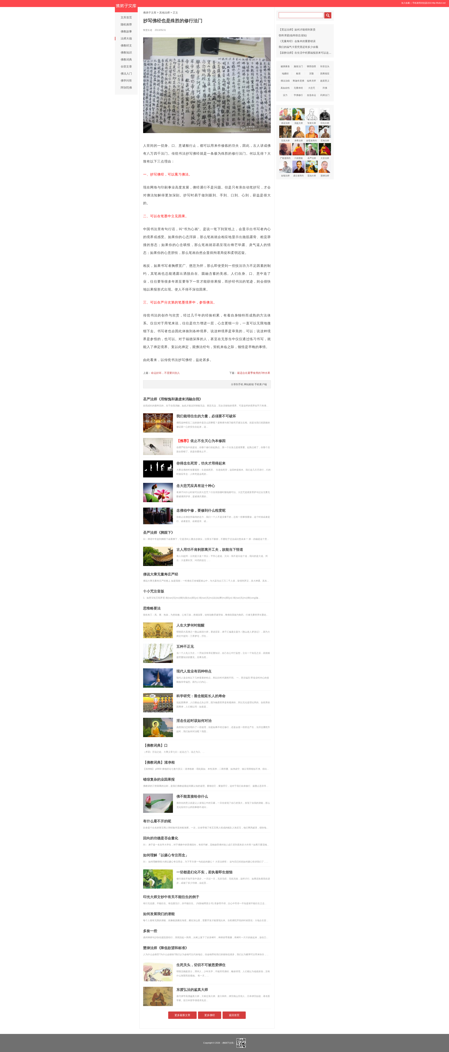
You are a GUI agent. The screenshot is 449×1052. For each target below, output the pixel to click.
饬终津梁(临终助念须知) (293, 35)
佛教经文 (126, 45)
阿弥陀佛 (126, 87)
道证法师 (285, 123)
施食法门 (298, 66)
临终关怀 (311, 81)
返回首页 (234, 1015)
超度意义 (324, 81)
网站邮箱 (249, 384)
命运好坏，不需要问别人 (165, 372)
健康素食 (285, 66)
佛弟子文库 (149, 12)
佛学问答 (126, 80)
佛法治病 (285, 81)
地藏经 (285, 73)
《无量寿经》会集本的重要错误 (297, 41)
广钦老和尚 (285, 158)
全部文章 (126, 66)
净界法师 (298, 140)
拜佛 (325, 88)
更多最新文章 (182, 1015)
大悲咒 (311, 88)
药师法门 (324, 95)
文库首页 (126, 17)
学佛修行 (298, 95)
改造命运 (311, 95)
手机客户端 (260, 384)
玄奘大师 (285, 140)
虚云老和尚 (298, 175)
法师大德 (126, 38)
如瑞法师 (285, 175)
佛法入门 (126, 73)
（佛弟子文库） (228, 1043)
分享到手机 (237, 384)
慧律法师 (325, 175)
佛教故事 (126, 31)
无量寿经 (298, 88)
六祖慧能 (298, 158)
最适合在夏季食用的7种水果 (253, 372)
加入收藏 (405, 3)
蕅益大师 (298, 123)
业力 (285, 95)
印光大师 (325, 123)
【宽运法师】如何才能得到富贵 (297, 29)
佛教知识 (126, 52)
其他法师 (164, 12)
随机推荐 (126, 24)
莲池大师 (311, 175)
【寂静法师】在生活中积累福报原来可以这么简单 (308, 52)
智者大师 (311, 123)
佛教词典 (126, 59)
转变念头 (324, 66)
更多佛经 (209, 1015)
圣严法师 (311, 158)
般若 (298, 73)
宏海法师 (325, 140)
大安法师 (325, 158)
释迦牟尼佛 (298, 81)
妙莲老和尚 (311, 140)
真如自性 (285, 88)
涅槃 (311, 73)
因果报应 (324, 73)
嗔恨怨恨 (311, 66)
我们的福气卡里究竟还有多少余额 (298, 46)
